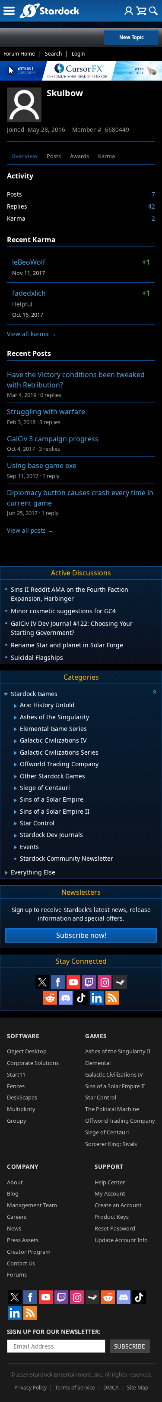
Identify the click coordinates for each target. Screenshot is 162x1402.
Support (109, 1166)
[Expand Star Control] (15, 823)
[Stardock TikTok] (81, 997)
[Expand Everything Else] (6, 873)
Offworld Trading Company (120, 1120)
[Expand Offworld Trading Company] (15, 764)
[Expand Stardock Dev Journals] (15, 836)
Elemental (98, 1063)
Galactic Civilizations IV (114, 1074)
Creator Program (29, 1251)
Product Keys (112, 1217)
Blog (13, 1193)
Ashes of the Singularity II (117, 1051)
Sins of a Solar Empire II (115, 1086)
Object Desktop (27, 1051)
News (14, 1228)
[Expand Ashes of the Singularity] (15, 717)
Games (96, 1036)
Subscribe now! (81, 935)
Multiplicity (21, 1109)
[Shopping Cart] (141, 10)
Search (53, 53)
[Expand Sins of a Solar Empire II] (15, 812)
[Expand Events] (15, 847)
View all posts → (30, 530)
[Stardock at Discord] (65, 997)
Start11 (16, 1074)
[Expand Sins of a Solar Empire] (15, 800)
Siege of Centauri (107, 1132)
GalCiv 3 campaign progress (52, 438)
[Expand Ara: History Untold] (15, 706)
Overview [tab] (24, 156)
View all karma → (32, 334)
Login (78, 53)
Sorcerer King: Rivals (111, 1144)
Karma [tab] (106, 156)
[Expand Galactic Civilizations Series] (15, 753)
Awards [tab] (79, 156)
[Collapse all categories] (154, 691)
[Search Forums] (153, 10)
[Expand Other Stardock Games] (15, 776)
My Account (110, 1193)
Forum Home (19, 53)
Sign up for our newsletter (53, 1331)
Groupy (16, 1120)
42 (151, 206)
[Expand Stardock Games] (5, 694)
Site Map (137, 1387)
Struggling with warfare (46, 411)
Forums (17, 1274)
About (15, 1182)
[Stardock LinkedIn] (97, 997)
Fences (16, 1086)
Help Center (110, 1182)
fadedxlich (29, 293)
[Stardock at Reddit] (50, 997)
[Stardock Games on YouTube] (73, 982)
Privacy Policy (30, 1387)
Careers (16, 1217)
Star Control (100, 1097)
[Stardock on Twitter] (42, 982)
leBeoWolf (28, 262)
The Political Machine (112, 1109)
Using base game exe (41, 465)
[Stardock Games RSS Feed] (112, 997)
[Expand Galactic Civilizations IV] (15, 741)
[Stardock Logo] (49, 10)
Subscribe (129, 1346)
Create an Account (118, 1205)
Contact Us (21, 1263)
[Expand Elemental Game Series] (15, 729)
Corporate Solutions (33, 1063)
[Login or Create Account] (128, 10)
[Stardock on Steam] (120, 982)
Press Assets (22, 1240)
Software (23, 1036)
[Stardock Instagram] (104, 982)
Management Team (32, 1205)
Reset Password (115, 1228)
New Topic (131, 37)
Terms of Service (75, 1387)
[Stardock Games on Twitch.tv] (89, 982)
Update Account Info (121, 1240)
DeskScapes (22, 1097)
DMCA (111, 1387)
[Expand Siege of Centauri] (15, 788)
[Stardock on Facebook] (58, 982)
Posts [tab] (54, 156)
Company (22, 1166)
